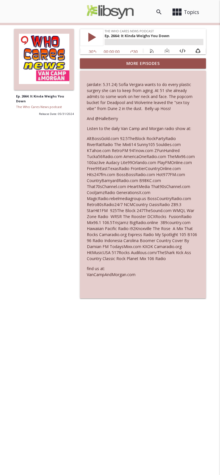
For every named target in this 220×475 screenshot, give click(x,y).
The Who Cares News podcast (39, 107)
